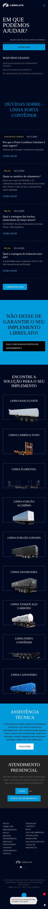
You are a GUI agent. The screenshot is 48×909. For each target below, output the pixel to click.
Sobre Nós (8, 826)
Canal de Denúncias (31, 846)
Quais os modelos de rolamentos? (17, 69)
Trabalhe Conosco (31, 824)
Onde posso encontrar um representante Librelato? (20, 64)
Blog (28, 829)
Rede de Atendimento (10, 837)
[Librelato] (13, 5)
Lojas (22, 791)
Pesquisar (24, 47)
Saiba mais (10, 156)
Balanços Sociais (35, 842)
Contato (7, 848)
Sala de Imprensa (35, 832)
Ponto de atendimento (24, 798)
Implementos (10, 830)
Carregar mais (15, 287)
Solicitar (24, 746)
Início (6, 823)
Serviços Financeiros (9, 843)
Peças (7, 171)
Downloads (32, 835)
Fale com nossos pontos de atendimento (22, 346)
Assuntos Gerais (14, 136)
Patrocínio (31, 838)
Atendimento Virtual (10, 852)
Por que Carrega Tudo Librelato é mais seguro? (23, 73)
